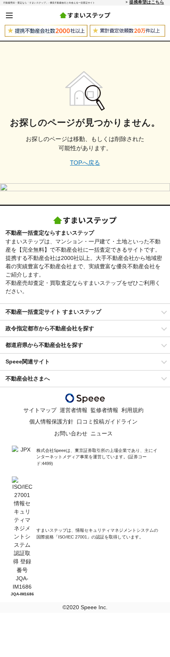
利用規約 (132, 410)
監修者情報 (104, 410)
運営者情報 (73, 410)
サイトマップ (40, 410)
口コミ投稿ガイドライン (107, 421)
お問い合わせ (70, 433)
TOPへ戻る (85, 162)
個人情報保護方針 (51, 421)
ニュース (102, 433)
